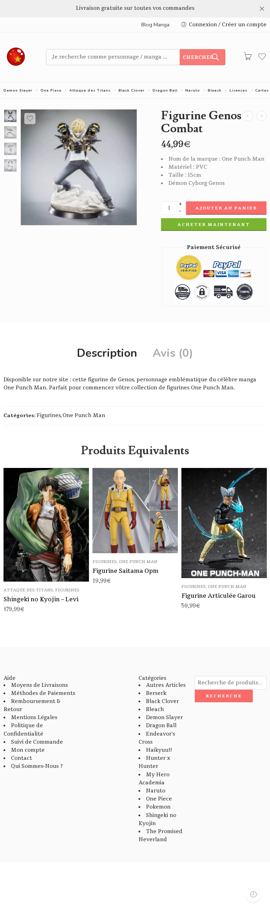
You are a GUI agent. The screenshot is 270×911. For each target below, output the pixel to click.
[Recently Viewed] (253, 894)
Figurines (49, 415)
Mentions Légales (34, 717)
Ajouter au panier (226, 208)
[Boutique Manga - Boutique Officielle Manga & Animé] (16, 57)
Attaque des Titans (89, 90)
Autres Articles (166, 685)
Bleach (214, 90)
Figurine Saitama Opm (125, 571)
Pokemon (158, 807)
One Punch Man (84, 415)
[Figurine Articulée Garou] (224, 523)
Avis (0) (173, 353)
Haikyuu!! (159, 750)
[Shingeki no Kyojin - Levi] (46, 525)
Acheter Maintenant (214, 224)
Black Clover (131, 90)
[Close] (262, 8)
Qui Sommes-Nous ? (37, 766)
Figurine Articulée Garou (218, 596)
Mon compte (28, 750)
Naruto (192, 90)
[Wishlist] (30, 118)
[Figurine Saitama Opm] (248, 116)
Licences (239, 90)
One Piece (51, 90)
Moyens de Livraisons (39, 685)
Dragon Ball (165, 90)
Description (107, 353)
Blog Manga (155, 24)
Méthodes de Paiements (43, 693)
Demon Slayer (18, 90)
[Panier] (247, 57)
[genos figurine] (10, 115)
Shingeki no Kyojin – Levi (41, 599)
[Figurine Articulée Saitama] (261, 116)
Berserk (156, 693)
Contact (21, 758)
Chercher (198, 57)
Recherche (224, 696)
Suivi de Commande (37, 742)
